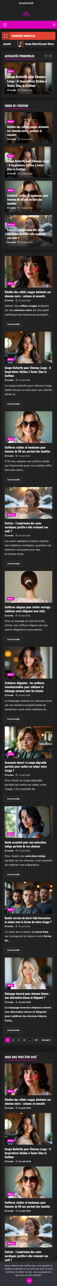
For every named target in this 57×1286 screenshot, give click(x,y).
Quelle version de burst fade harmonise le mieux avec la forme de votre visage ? (28, 898)
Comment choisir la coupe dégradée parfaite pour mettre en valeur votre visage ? (28, 742)
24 (36, 1040)
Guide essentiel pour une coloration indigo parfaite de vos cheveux (28, 822)
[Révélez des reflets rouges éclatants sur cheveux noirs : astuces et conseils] (28, 1079)
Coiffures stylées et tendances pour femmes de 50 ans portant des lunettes (27, 199)
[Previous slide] (46, 56)
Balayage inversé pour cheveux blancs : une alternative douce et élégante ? (28, 973)
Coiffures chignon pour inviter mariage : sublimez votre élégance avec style (28, 587)
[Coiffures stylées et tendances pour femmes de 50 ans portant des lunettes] (28, 1182)
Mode (10, 71)
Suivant (46, 1040)
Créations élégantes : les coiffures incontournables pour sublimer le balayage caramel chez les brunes (28, 663)
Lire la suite (14, 325)
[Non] (53, 1273)
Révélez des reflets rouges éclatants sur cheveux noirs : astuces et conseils (28, 131)
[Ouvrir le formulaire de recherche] (54, 25)
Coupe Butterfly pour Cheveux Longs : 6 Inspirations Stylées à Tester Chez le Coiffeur (27, 81)
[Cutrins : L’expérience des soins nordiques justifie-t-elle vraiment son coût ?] (28, 1231)
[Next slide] (50, 56)
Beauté (11, 224)
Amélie (13, 90)
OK (29, 1280)
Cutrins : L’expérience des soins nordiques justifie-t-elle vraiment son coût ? (26, 234)
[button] (5, 24)
